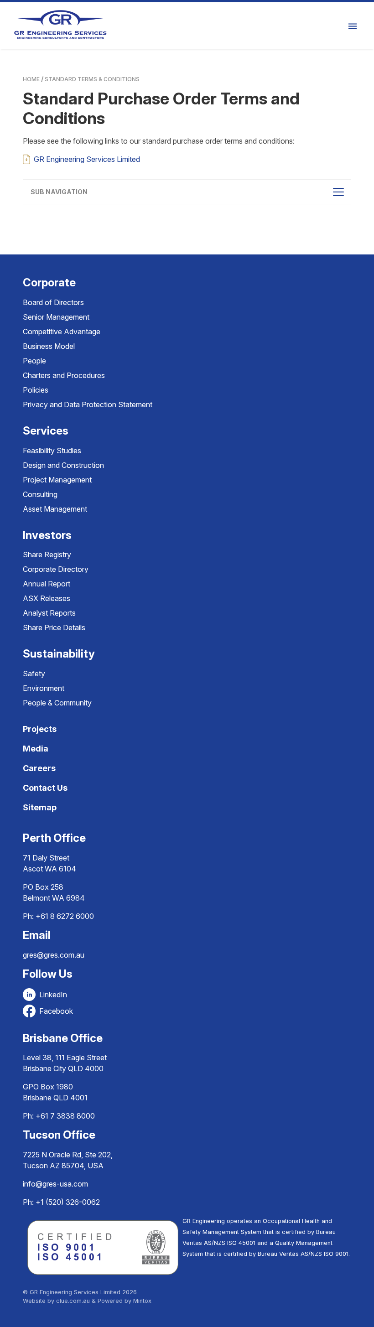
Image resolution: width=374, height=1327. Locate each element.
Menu (353, 26)
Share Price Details (54, 627)
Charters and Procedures (64, 375)
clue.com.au (73, 1300)
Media (35, 748)
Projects (40, 729)
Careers (39, 768)
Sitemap (40, 807)
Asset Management (55, 508)
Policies (35, 389)
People (34, 360)
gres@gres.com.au (53, 954)
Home (31, 79)
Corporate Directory (55, 569)
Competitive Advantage (61, 331)
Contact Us (45, 788)
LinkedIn (53, 994)
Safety (34, 673)
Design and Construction (63, 465)
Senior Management (56, 316)
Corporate (49, 282)
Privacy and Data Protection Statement (87, 404)
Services (45, 430)
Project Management (57, 479)
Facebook (56, 1011)
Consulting (40, 494)
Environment (43, 688)
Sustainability (59, 653)
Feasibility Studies (52, 450)
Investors (47, 535)
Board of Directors (53, 302)
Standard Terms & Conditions (92, 79)
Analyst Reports (49, 612)
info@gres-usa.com (55, 1183)
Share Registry (47, 554)
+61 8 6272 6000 (65, 916)
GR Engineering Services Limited (87, 159)
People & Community (57, 702)
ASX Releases (46, 598)
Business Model (49, 346)
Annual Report (46, 583)
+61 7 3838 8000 (65, 1115)
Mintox (142, 1300)
